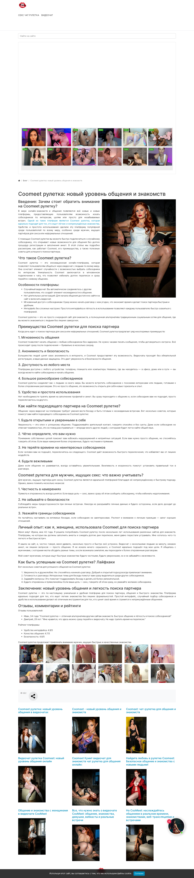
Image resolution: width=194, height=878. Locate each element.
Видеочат (47, 15)
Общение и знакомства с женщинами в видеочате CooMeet (43, 812)
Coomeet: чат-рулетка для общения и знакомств (151, 710)
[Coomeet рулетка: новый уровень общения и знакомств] (139, 248)
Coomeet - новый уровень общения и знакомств (96, 710)
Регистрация (41, 25)
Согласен (139, 873)
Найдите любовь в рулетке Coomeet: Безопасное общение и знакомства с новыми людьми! (150, 761)
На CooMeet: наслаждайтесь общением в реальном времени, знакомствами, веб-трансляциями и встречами (150, 815)
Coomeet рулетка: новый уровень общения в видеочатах (40, 710)
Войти (24, 25)
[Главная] (19, 180)
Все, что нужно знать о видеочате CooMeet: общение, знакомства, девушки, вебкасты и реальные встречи (94, 815)
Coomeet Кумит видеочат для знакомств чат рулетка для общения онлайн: (96, 761)
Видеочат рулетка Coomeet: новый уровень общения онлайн (41, 760)
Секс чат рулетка (28, 15)
